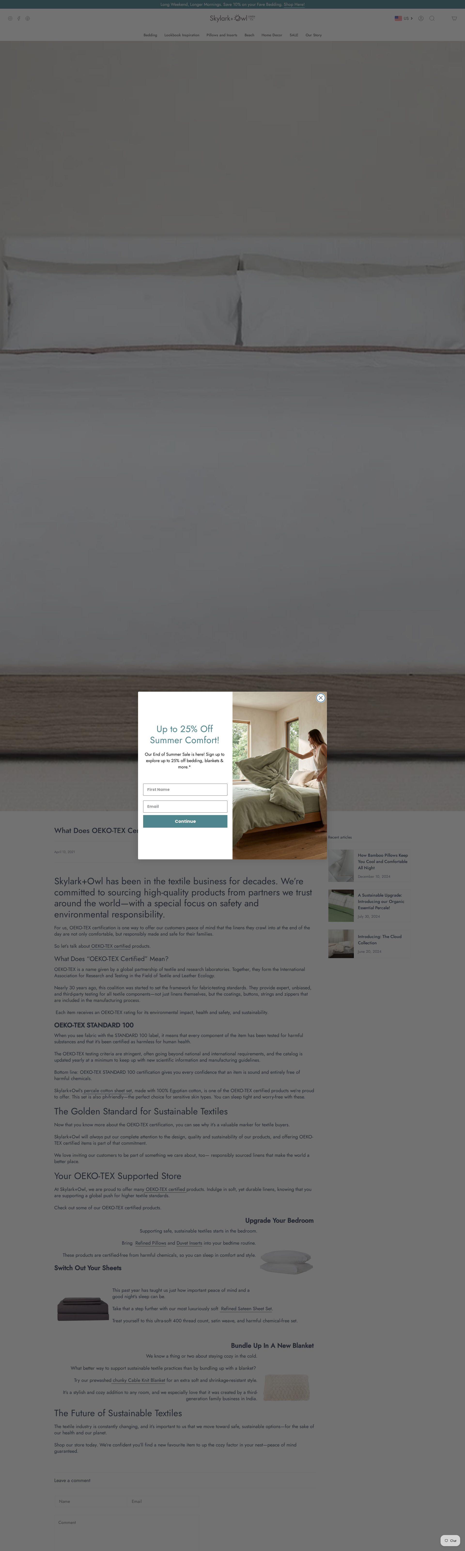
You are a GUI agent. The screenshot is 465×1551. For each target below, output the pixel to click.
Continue (185, 821)
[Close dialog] (321, 698)
